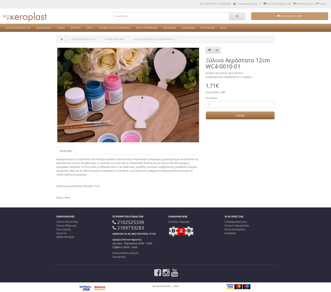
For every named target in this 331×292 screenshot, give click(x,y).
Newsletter (230, 233)
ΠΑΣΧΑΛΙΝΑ (170, 27)
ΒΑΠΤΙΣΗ (75, 27)
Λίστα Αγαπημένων (234, 229)
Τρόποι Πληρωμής (66, 225)
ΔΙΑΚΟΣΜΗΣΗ (44, 27)
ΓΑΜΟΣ (61, 27)
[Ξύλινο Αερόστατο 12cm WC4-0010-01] (128, 95)
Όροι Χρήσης (63, 229)
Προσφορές (119, 256)
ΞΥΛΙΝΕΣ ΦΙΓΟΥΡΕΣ (114, 39)
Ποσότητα (211, 98)
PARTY (89, 27)
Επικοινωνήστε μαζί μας (125, 253)
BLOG (223, 27)
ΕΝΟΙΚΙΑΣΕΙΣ (188, 27)
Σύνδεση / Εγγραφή (178, 221)
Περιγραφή (65, 150)
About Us (61, 233)
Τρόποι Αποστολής (67, 221)
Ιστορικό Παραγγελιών (236, 225)
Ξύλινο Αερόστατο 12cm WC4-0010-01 (154, 39)
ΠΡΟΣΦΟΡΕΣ (208, 27)
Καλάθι (240, 115)
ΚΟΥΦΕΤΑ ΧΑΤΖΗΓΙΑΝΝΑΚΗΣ (114, 27)
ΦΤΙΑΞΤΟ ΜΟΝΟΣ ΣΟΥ (18, 27)
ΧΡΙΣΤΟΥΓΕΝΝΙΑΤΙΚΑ (147, 27)
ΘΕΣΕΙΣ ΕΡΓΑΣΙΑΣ (65, 237)
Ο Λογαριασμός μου (235, 221)
